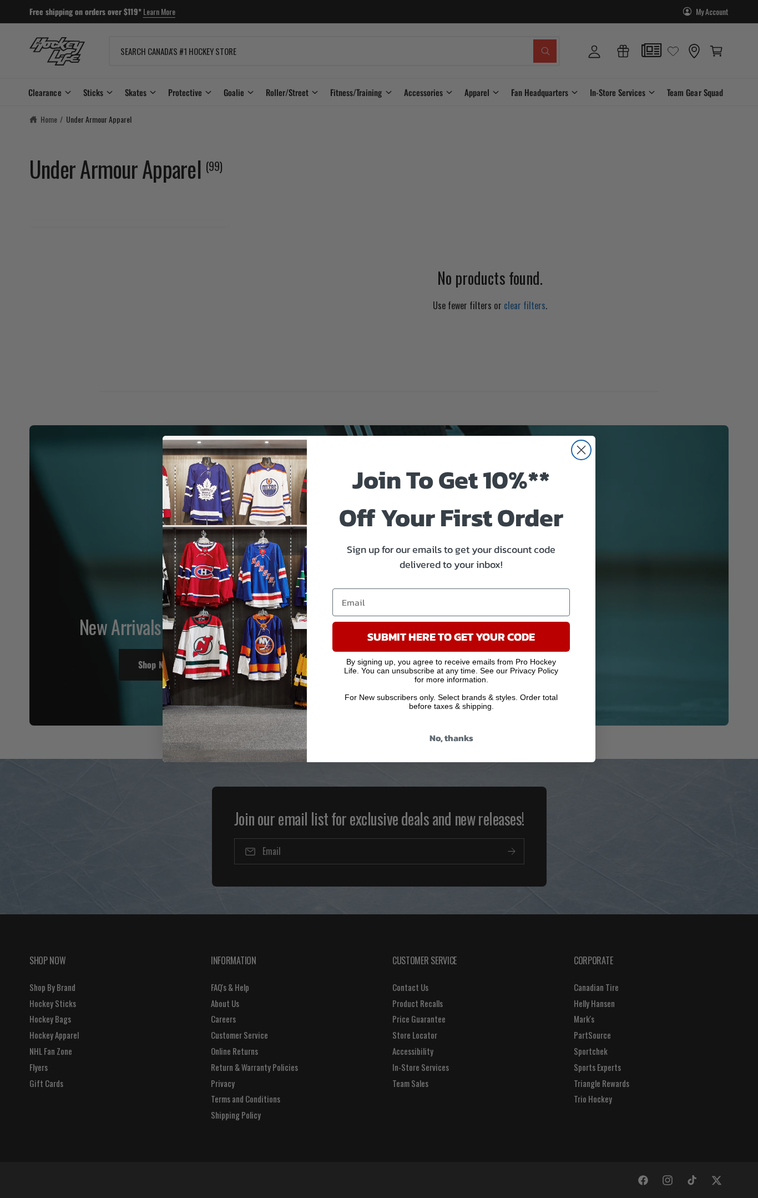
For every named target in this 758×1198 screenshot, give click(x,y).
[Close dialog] (581, 450)
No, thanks (451, 737)
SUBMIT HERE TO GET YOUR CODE (451, 636)
